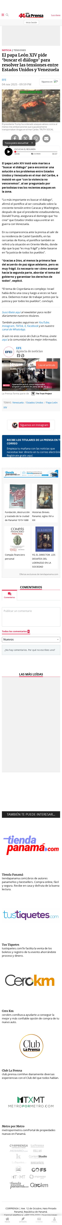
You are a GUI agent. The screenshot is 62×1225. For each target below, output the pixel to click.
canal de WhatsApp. (14, 329)
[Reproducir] (9, 152)
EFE (4, 80)
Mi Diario (19, 1152)
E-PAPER (39, 1222)
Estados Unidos (34, 402)
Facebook (32, 326)
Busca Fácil (38, 1163)
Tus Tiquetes (19, 1163)
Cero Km (39, 1185)
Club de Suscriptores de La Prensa (19, 1170)
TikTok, (19, 326)
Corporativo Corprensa (20, 1147)
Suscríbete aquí (11, 312)
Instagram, (8, 326)
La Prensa (38, 1146)
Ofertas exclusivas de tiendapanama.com (38, 574)
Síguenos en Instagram (34, 425)
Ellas (38, 1152)
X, (25, 326)
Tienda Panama (20, 1185)
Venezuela (18, 402)
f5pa (39, 1170)
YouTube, (44, 322)
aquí (4, 339)
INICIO (7, 1222)
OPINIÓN (23, 1222)
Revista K (19, 1157)
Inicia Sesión (31, 22)
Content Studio (38, 1157)
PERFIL (54, 1222)
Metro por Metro (19, 1177)
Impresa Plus (38, 1177)
